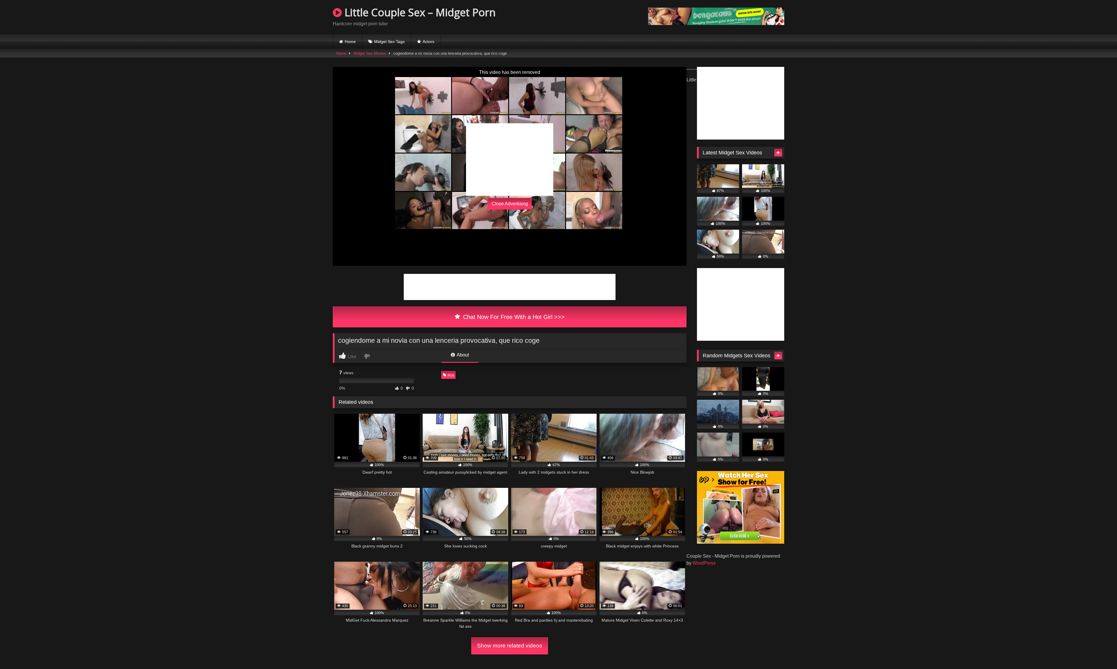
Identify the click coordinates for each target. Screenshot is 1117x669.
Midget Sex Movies (369, 53)
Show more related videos (509, 646)
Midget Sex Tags (389, 41)
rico (451, 375)
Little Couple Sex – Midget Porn (419, 12)
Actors (428, 41)
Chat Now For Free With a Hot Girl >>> (513, 317)
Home (350, 41)
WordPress (704, 563)
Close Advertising (510, 203)
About (462, 354)
